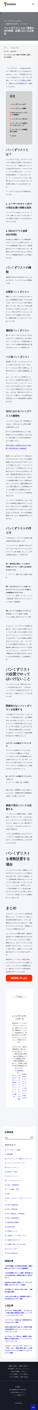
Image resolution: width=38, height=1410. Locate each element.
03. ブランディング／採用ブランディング (18, 1158)
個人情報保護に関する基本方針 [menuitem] (17, 1389)
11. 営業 (7, 1194)
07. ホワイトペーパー (12, 1176)
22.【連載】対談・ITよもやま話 (15, 1244)
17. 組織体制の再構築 (12, 1222)
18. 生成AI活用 (9, 1227)
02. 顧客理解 (9, 1154)
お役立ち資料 (15, 1371)
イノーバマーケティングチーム (13, 21)
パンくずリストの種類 (18, 108)
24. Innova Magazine (11, 1253)
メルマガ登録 (13, 1374)
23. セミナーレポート (12, 1249)
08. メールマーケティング (13, 1180)
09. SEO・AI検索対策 (10, 51)
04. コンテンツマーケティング (15, 1163)
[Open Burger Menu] (33, 4)
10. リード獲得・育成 (12, 1189)
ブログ (23, 1371)
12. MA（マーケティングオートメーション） (18, 1199)
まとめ (13, 136)
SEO (23, 80)
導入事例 (11, 1369)
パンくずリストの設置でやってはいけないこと (19, 124)
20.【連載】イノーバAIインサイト (16, 1235)
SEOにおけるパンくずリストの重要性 (19, 114)
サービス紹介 (23, 1374)
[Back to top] (33, 1407)
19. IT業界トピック (11, 1231)
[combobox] (17, 1137)
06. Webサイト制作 (11, 1172)
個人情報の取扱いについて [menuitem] (18, 1392)
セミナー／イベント (22, 1369)
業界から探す (23, 1366)
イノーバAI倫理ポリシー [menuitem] (19, 1395)
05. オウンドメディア (12, 1167)
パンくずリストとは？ (18, 104)
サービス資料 (14, 1377)
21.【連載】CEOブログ (12, 1240)
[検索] (31, 1137)
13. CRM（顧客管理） (12, 1205)
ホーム (6, 48)
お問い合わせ (24, 1377)
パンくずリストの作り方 (19, 119)
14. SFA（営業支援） (12, 1209)
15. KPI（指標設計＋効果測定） (15, 1213)
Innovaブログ (15, 48)
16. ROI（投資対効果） (12, 1218)
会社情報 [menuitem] (17, 1387)
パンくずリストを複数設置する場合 (19, 130)
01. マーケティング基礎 (12, 1150)
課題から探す (13, 1366)
